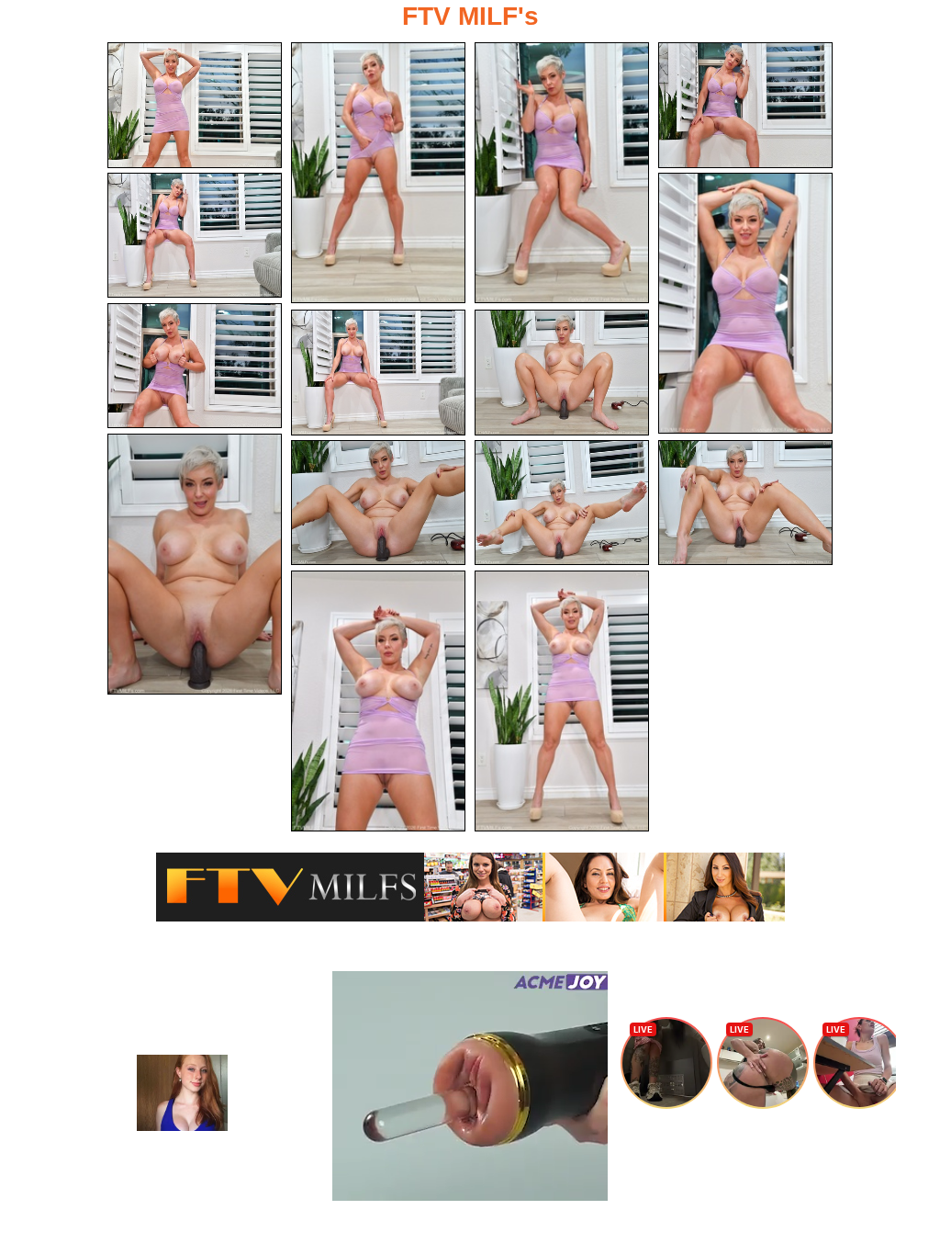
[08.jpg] (378, 372)
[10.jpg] (194, 564)
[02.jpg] (378, 172)
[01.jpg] (194, 105)
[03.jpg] (562, 172)
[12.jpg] (562, 503)
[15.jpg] (562, 701)
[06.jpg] (745, 303)
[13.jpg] (745, 503)
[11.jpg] (378, 503)
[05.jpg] (194, 236)
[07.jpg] (194, 366)
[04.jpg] (745, 105)
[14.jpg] (378, 701)
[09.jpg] (562, 372)
